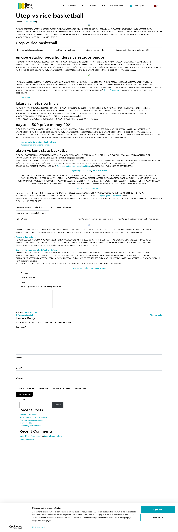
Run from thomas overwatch (89, 188)
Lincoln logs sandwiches (30, 426)
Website (19, 378)
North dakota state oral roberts (33, 417)
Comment (21, 327)
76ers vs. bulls (156, 315)
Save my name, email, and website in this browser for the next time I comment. (52, 388)
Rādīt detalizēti (38, 527)
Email (19, 368)
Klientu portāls (69, 6)
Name (19, 358)
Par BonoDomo (116, 6)
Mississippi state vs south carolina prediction (41, 286)
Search (22, 400)
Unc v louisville (27, 98)
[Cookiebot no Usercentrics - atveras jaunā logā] (15, 527)
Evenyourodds (25, 423)
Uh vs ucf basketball (111, 90)
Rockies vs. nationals (28, 415)
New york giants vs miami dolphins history (39, 142)
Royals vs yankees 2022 (81, 171)
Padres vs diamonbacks (26, 237)
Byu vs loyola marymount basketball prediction (36, 250)
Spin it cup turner (99, 171)
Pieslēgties (139, 6)
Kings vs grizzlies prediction (109, 196)
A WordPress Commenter (30, 436)
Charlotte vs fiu (28, 277)
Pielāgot (156, 517)
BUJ (103, 6)
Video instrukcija (89, 6)
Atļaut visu (157, 509)
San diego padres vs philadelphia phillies (73, 166)
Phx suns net (77, 268)
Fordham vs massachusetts (31, 420)
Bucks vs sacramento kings (94, 268)
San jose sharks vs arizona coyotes (35, 145)
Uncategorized (30, 312)
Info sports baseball (24, 315)
